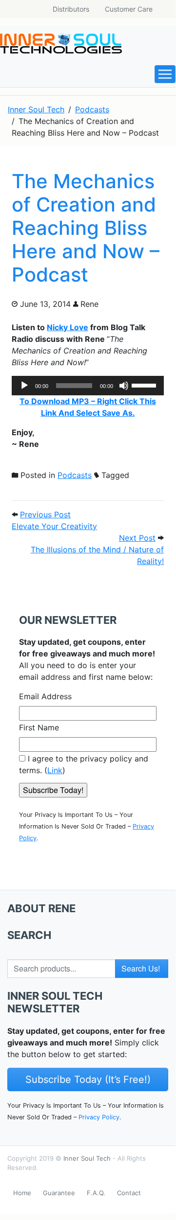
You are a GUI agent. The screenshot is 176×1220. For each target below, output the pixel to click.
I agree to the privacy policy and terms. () (83, 764)
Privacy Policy (98, 1117)
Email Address (45, 696)
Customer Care (129, 9)
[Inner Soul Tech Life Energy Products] (61, 43)
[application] (88, 385)
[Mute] (124, 385)
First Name (39, 727)
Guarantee (59, 1193)
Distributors (71, 9)
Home (22, 1193)
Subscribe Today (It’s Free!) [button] (88, 1079)
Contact (129, 1193)
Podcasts (75, 475)
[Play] (24, 385)
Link (54, 770)
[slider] (145, 384)
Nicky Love (67, 327)
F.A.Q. (96, 1193)
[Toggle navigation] (165, 74)
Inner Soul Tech (87, 1158)
